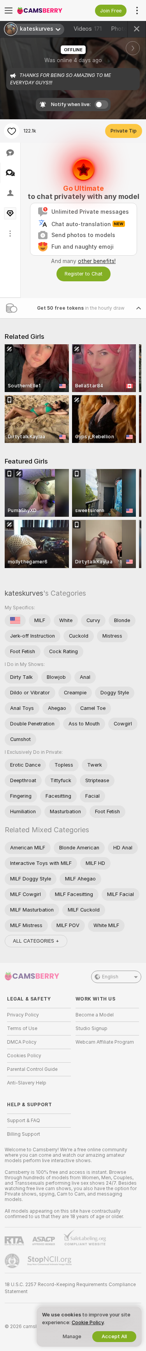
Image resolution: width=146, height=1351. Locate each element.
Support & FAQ (23, 1120)
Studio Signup (91, 1028)
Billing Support (23, 1134)
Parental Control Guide (32, 1069)
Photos (125, 28)
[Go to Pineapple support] (13, 1260)
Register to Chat (83, 274)
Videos (88, 28)
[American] (15, 620)
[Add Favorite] (11, 131)
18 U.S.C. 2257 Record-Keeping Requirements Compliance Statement (70, 1288)
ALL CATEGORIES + (36, 941)
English (110, 977)
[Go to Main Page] (45, 10)
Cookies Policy (24, 1055)
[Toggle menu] (8, 10)
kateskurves (24, 593)
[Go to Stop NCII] (50, 1261)
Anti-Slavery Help (26, 1083)
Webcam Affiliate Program (105, 1042)
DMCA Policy (22, 1042)
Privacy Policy (23, 1015)
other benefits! (97, 261)
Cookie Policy (88, 1322)
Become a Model (95, 1015)
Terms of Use (22, 1028)
